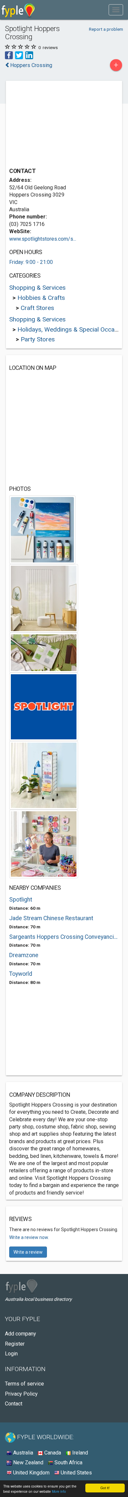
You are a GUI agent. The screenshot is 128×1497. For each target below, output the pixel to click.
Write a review (28, 1252)
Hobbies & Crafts (41, 297)
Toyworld (20, 974)
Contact (13, 1404)
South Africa (67, 1462)
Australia (22, 1453)
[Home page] (18, 10)
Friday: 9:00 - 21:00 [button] (31, 262)
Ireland (79, 1453)
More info (59, 1491)
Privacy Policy (21, 1394)
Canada (52, 1453)
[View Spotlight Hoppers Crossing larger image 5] (43, 775)
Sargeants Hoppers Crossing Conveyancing (64, 937)
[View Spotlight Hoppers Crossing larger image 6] (43, 843)
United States (75, 1473)
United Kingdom (31, 1473)
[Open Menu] (116, 9)
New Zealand (27, 1462)
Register (15, 1344)
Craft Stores (37, 308)
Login (11, 1354)
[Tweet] (19, 55)
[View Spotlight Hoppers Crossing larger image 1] (42, 529)
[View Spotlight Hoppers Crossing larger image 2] (43, 598)
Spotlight (20, 899)
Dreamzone (23, 955)
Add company (20, 1334)
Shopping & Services (37, 287)
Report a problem (106, 29)
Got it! (105, 1487)
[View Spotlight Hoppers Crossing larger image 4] (43, 706)
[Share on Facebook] (9, 55)
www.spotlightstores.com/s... (42, 239)
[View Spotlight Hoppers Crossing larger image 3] (43, 652)
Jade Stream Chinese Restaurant (51, 918)
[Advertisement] (58, 125)
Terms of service (24, 1384)
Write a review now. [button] (29, 1237)
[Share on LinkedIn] (29, 55)
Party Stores (38, 339)
